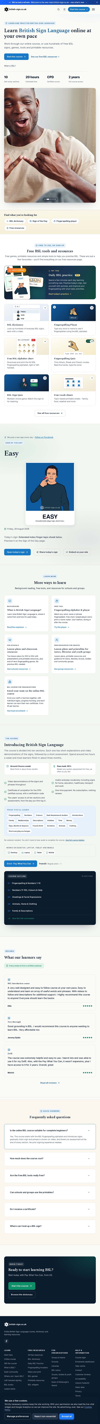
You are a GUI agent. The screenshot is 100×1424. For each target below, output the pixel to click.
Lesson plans (9, 1389)
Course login (80, 1357)
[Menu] (93, 9)
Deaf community (11, 1372)
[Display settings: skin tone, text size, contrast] (64, 9)
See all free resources (49, 413)
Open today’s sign (16, 552)
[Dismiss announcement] (97, 2)
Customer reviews (82, 1374)
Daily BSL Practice (35, 1363)
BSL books (8, 1384)
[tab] (44, 199)
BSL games (33, 1376)
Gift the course (10, 1363)
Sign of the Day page (34, 540)
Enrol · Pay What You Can (19, 863)
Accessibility (80, 1379)
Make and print (34, 1372)
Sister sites (80, 1387)
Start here (8, 1355)
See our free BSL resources (44, 57)
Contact (78, 1370)
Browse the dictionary (22, 1294)
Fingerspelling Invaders (38, 1367)
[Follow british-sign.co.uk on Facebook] (6, 1341)
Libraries (55, 1366)
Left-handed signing (12, 1380)
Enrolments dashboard (84, 1362)
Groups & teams (58, 1357)
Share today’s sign (48, 552)
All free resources (35, 1355)
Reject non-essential (45, 1416)
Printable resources (36, 1380)
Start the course (77, 9)
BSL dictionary (34, 1359)
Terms (77, 1396)
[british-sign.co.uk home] (15, 9)
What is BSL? (10, 66)
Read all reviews (48, 1083)
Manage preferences (18, 1416)
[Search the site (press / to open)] (58, 9)
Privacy (78, 1391)
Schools (55, 1362)
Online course (10, 1359)
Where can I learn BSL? (14, 1376)
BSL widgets (33, 1384)
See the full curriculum (23, 918)
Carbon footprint (82, 1383)
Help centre (80, 1366)
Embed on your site (78, 552)
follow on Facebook (44, 437)
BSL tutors (56, 1370)
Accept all (67, 1416)
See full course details (74, 840)
